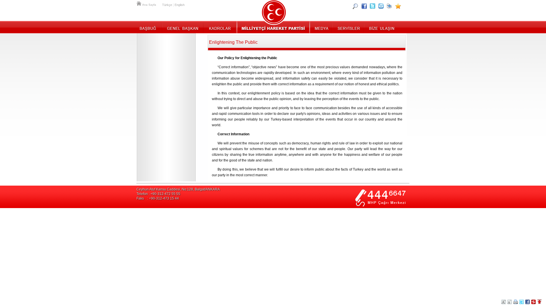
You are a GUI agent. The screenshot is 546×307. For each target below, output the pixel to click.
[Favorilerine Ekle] (398, 6)
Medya (321, 27)
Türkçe (167, 5)
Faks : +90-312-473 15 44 (157, 198)
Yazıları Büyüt (503, 302)
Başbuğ (149, 27)
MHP (273, 27)
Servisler (348, 27)
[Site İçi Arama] (355, 6)
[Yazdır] (389, 6)
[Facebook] (364, 6)
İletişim (381, 27)
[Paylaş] (381, 6)
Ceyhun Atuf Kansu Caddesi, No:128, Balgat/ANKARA (178, 189)
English (180, 5)
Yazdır (515, 302)
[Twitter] (372, 6)
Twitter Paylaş (521, 302)
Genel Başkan (182, 27)
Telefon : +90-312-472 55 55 (158, 194)
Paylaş (533, 302)
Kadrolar (219, 27)
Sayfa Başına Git (539, 302)
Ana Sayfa (139, 3)
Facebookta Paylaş (527, 302)
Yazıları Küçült (509, 302)
